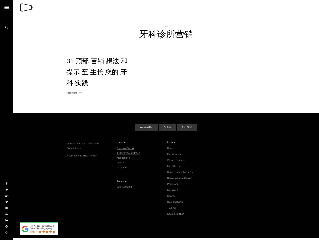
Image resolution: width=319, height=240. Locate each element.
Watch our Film (146, 127)
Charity (171, 195)
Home (170, 148)
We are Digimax (176, 160)
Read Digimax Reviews (180, 172)
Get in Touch (187, 127)
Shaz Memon (90, 155)
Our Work (172, 190)
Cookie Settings (175, 213)
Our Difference (175, 166)
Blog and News (175, 201)
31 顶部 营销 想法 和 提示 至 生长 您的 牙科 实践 (97, 72)
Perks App (172, 184)
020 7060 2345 (124, 187)
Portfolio (167, 127)
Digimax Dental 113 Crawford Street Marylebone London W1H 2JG (128, 158)
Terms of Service (75, 143)
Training (171, 207)
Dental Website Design (179, 178)
